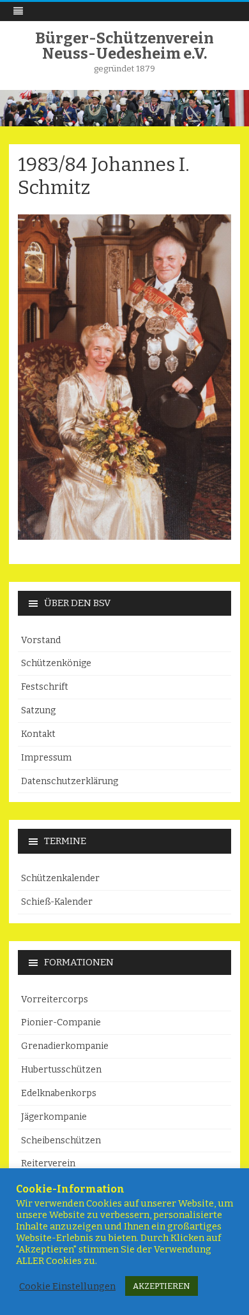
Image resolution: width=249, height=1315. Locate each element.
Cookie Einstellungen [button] (67, 1286)
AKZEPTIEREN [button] (161, 1286)
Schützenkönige (56, 663)
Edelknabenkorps (58, 1093)
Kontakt (38, 734)
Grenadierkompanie (65, 1046)
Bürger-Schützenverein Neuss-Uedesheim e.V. (124, 46)
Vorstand (41, 640)
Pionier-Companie (61, 1022)
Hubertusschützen (61, 1069)
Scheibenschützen (61, 1140)
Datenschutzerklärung (69, 781)
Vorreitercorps (54, 999)
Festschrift (44, 686)
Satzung (38, 710)
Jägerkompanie (54, 1116)
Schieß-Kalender (57, 901)
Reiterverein (48, 1163)
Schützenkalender (60, 878)
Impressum (46, 757)
